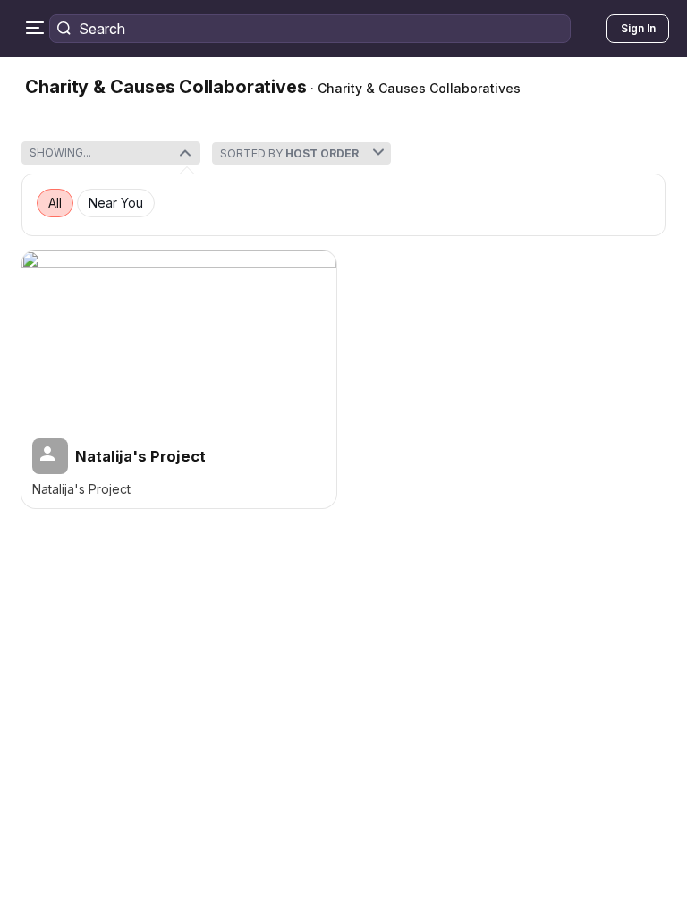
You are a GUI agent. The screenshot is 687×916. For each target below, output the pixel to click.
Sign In (638, 28)
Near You (116, 203)
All (55, 203)
